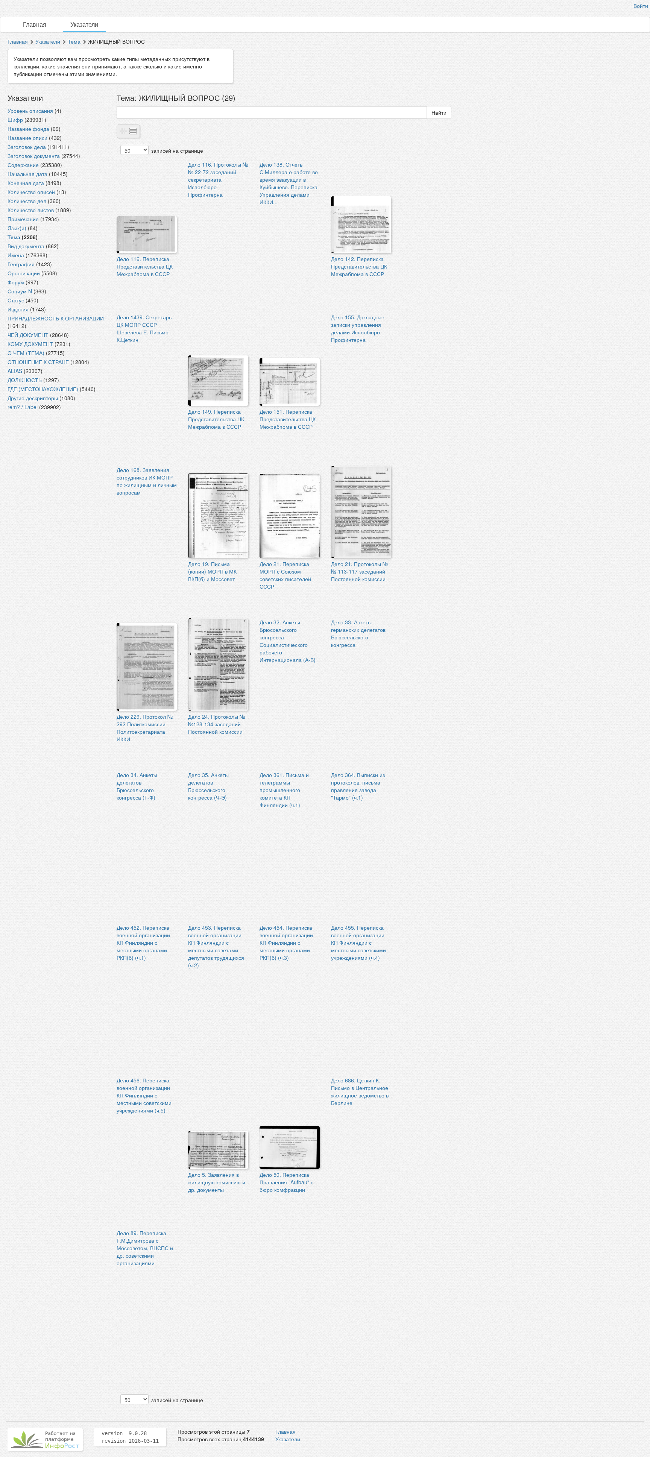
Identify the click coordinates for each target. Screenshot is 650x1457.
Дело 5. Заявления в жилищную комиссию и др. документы (216, 1182)
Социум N (20, 291)
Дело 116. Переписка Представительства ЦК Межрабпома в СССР (145, 266)
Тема (74, 41)
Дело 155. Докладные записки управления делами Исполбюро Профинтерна (357, 328)
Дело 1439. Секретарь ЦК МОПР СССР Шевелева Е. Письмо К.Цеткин (144, 328)
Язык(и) (17, 228)
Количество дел (27, 201)
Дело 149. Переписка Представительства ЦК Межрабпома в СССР (216, 419)
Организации (24, 273)
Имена (16, 255)
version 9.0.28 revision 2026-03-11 (130, 1437)
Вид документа (26, 246)
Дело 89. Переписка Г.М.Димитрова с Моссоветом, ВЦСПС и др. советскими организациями (145, 1248)
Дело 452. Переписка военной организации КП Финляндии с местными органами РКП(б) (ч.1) (143, 942)
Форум (16, 282)
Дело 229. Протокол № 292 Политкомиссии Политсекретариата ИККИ (145, 728)
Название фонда (28, 128)
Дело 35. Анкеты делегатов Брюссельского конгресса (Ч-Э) (208, 786)
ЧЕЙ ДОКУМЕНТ (28, 334)
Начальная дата (27, 174)
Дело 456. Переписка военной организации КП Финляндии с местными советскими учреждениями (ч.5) (144, 1095)
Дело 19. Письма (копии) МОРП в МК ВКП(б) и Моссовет (212, 571)
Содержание (23, 164)
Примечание (23, 219)
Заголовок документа (34, 155)
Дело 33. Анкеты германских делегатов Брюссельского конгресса (358, 633)
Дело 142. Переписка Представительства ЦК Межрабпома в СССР (359, 266)
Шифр (15, 119)
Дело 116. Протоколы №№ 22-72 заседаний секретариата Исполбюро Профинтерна (218, 179)
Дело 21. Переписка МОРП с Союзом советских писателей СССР (285, 575)
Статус (16, 300)
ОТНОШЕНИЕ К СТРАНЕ (38, 362)
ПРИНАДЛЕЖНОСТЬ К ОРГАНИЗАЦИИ (56, 318)
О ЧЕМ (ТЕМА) (26, 353)
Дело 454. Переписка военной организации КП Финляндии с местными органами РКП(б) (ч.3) (286, 942)
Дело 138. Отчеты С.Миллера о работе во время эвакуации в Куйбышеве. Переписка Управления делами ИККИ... (289, 183)
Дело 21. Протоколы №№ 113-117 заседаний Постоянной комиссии (359, 571)
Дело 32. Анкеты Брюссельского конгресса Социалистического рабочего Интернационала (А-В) (288, 640)
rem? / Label (23, 407)
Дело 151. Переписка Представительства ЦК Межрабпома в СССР (288, 419)
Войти (640, 5)
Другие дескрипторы (33, 398)
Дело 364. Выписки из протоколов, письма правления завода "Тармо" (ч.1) (358, 786)
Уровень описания (30, 110)
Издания (18, 309)
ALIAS (15, 371)
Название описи (27, 137)
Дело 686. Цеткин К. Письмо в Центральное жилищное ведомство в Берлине (360, 1091)
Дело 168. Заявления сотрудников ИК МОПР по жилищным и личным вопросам (147, 481)
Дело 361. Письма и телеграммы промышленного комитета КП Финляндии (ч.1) (284, 790)
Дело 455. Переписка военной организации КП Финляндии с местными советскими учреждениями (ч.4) (358, 942)
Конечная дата (26, 183)
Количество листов (31, 210)
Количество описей (31, 192)
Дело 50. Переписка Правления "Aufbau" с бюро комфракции (286, 1182)
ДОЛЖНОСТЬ (25, 380)
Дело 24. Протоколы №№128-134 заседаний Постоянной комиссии (216, 724)
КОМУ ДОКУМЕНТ (30, 344)
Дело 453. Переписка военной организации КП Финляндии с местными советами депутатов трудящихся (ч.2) (216, 946)
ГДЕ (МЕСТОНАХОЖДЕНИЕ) (43, 389)
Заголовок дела (27, 146)
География (21, 264)
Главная (34, 24)
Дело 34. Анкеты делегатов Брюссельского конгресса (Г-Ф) (137, 786)
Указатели (84, 24)
